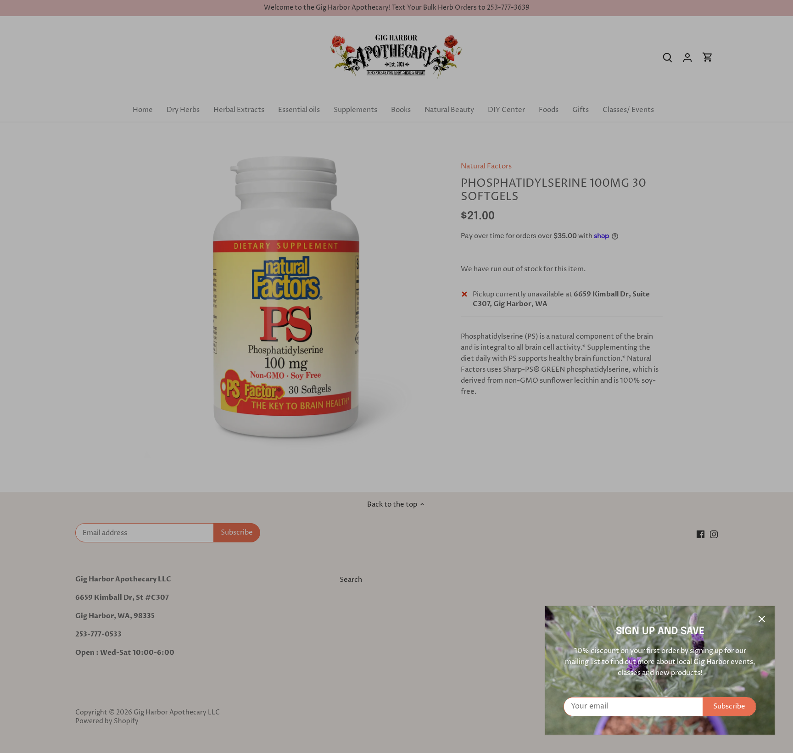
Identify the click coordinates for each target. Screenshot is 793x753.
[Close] (762, 619)
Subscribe (729, 706)
